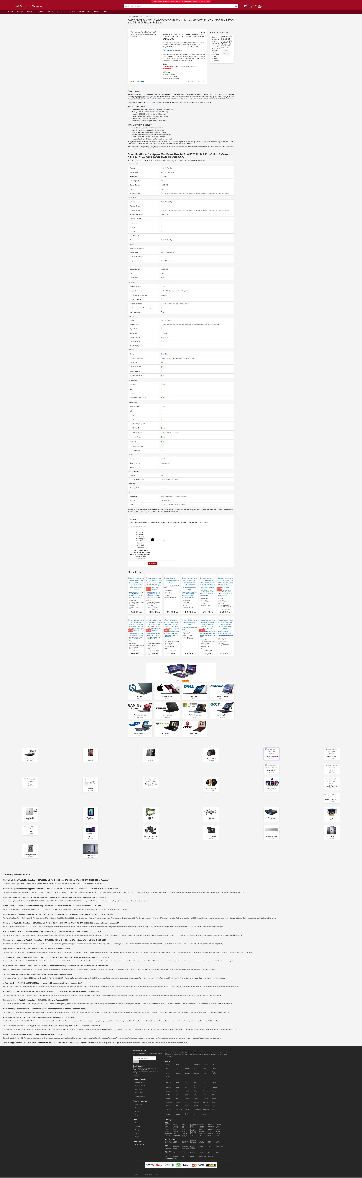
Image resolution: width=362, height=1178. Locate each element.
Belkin (195, 1082)
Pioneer (178, 1073)
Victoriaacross (197, 1109)
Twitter (137, 1133)
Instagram (138, 1130)
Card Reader (134, 277)
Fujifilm (214, 1091)
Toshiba (168, 1077)
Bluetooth (133, 384)
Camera (72, 12)
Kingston (187, 1098)
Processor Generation (137, 214)
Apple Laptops (179, 102)
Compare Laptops (140, 1108)
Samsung (196, 1073)
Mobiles (29, 12)
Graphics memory (137, 291)
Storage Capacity (135, 185)
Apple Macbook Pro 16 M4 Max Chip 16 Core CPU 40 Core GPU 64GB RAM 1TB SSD (207, 634)
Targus (168, 1109)
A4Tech (168, 1082)
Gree (195, 1095)
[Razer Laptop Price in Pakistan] (167, 726)
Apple (141, 16)
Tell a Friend (201, 81)
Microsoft (214, 1098)
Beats (186, 1082)
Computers (40, 12)
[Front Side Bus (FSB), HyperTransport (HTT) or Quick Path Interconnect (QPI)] (138, 236)
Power (106, 12)
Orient (213, 1102)
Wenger (178, 1114)
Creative (214, 1087)
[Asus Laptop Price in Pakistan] (167, 707)
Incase (168, 1098)
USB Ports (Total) (137, 424)
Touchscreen (134, 341)
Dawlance (169, 1091)
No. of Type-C (137, 433)
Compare (226, 54)
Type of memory (136, 261)
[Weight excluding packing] (136, 362)
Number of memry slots (137, 248)
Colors (132, 354)
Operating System (135, 181)
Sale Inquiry (138, 1104)
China (177, 1087)
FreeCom (205, 1091)
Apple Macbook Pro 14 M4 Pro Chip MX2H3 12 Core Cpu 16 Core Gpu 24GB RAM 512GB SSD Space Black (136, 637)
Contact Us (138, 1111)
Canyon (168, 1087)
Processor (133, 168)
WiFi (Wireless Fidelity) (137, 397)
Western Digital (187, 1113)
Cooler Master (196, 1086)
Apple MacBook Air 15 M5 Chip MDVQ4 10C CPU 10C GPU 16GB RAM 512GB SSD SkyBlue (189, 594)
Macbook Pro (148, 16)
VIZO (213, 1109)
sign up (136, 1061)
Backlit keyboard (135, 376)
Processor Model (135, 206)
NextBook (178, 1102)
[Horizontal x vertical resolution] (142, 337)
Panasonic (215, 1068)
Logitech (205, 1098)
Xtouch (205, 1114)
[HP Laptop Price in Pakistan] (140, 689)
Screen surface (135, 324)
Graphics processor (136, 304)
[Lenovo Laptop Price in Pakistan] (222, 689)
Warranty (132, 500)
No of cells (133, 467)
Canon (214, 1082)
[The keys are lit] (141, 376)
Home (129, 16)
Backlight (133, 320)
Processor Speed (135, 193)
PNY (177, 1106)
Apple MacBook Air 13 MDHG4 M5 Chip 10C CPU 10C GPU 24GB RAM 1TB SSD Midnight (207, 592)
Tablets (20, 12)
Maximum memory (137, 257)
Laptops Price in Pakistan (154, 102)
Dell (213, 1064)
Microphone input (135, 406)
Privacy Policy (139, 1093)
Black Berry (197, 1064)
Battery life (133, 459)
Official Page (134, 496)
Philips (168, 1073)
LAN (131, 389)
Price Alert (191, 81)
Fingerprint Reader (136, 367)
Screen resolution (135, 337)
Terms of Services (140, 1096)
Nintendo (196, 1102)
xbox (195, 1114)
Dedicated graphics (136, 286)
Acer (167, 1064)
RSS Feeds (138, 1137)
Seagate (196, 1106)
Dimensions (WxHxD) (136, 358)
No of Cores (134, 223)
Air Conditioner (84, 12)
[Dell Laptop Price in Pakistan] (194, 689)
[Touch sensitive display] (139, 341)
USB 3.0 (134, 419)
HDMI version (135, 450)
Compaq (205, 1064)
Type (132, 189)
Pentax (168, 1106)
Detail (226, 50)
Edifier (195, 1091)
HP (167, 1068)
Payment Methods (140, 1086)
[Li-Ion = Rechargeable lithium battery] (139, 463)
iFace (213, 1095)
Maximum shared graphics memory (141, 308)
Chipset (132, 240)
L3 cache (133, 231)
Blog (136, 1115)
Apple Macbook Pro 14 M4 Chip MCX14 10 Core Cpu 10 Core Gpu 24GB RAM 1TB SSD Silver (171, 634)
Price (131, 504)
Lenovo (187, 1068)
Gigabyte (187, 1095)
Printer (50, 12)
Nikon (186, 1102)
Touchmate (179, 1109)
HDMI (132, 442)
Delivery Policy (139, 1082)
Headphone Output (136, 437)
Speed (133, 393)
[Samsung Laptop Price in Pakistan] (140, 726)
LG (194, 1068)
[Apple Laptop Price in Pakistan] (167, 689)
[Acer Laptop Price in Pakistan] (222, 707)
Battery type (134, 463)
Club (186, 1087)
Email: (135, 1058)
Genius (177, 1095)
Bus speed (133, 236)
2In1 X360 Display (136, 346)
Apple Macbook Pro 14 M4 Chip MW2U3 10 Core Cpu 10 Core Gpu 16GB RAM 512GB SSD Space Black (154, 594)
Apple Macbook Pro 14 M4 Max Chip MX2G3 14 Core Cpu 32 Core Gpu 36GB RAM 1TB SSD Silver (136, 594)
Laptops (10, 12)
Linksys (196, 1098)
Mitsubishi (169, 1102)
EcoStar (187, 1091)
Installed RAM (134, 172)
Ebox (177, 1091)
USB (131, 411)
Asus (186, 1064)
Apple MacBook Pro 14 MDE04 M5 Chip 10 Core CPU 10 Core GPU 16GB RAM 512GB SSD (225, 592)
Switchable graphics (137, 299)
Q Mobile (187, 1073)
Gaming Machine (135, 312)
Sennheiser (206, 1106)
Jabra (177, 1098)
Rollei (186, 1106)
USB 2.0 (134, 415)
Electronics (61, 12)
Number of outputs (137, 446)
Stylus (214, 1106)
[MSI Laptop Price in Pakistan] (194, 726)
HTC (177, 1068)
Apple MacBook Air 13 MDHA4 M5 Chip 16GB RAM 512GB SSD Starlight (225, 633)
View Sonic (206, 1109)
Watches (97, 12)
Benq (204, 1082)
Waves (168, 1114)
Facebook (138, 1123)
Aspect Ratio (134, 329)
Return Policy (139, 1089)
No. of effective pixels (138, 480)
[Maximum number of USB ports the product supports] (144, 424)
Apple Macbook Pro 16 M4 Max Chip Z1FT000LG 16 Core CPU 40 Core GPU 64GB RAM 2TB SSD (154, 636)
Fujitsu (168, 1095)
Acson (177, 1082)
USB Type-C (135, 428)
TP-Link (187, 1109)
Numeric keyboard (136, 371)
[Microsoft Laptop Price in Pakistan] (194, 707)
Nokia (204, 1068)
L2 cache (133, 227)
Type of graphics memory (139, 295)
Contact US (137, 1174)
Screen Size (134, 176)
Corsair (205, 1087)
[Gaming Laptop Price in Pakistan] (140, 707)
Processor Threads (136, 219)
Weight (132, 362)
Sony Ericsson (214, 1072)
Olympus (205, 1102)
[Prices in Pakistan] (181, 671)
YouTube (137, 1126)
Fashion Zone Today (140, 1145)
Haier (204, 1095)
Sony (204, 1073)
